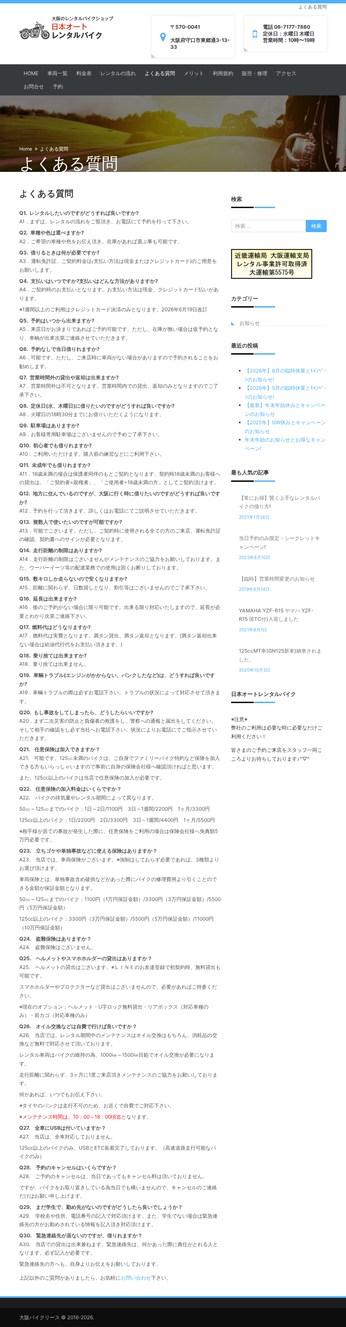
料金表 (84, 73)
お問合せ (34, 86)
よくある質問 (160, 73)
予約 (58, 86)
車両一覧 (57, 73)
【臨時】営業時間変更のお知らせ (277, 579)
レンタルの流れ (118, 73)
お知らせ (250, 323)
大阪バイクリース (39, 1317)
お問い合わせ (136, 1278)
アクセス (286, 73)
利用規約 (223, 73)
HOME (31, 73)
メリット (194, 73)
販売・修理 (254, 73)
